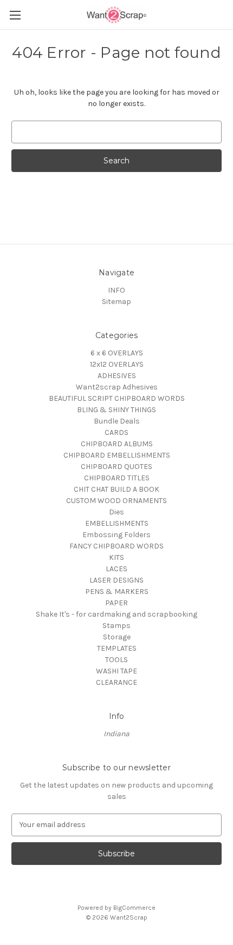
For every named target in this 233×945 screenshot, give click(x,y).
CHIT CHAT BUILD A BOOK (116, 489)
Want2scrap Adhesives (117, 387)
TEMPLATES (117, 648)
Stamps (116, 625)
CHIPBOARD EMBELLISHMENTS (116, 455)
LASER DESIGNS (116, 580)
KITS (116, 557)
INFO (116, 290)
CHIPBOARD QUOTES (116, 466)
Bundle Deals (117, 421)
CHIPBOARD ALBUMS (117, 443)
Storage (117, 637)
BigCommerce (134, 907)
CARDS (116, 432)
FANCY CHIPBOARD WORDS (116, 546)
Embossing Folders (116, 534)
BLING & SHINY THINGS (116, 409)
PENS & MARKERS (116, 591)
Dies (116, 512)
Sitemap (116, 301)
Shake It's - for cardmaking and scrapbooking (116, 614)
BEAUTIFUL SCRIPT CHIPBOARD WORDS (117, 398)
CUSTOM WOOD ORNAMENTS (116, 500)
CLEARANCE (116, 682)
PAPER (116, 602)
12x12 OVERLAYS (117, 364)
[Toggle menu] (15, 15)
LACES (116, 568)
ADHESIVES (117, 375)
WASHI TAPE (116, 671)
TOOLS (116, 659)
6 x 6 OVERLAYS (116, 353)
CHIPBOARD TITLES (117, 478)
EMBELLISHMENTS (116, 523)
